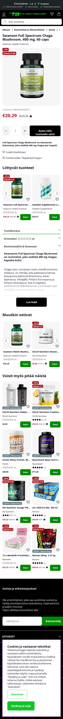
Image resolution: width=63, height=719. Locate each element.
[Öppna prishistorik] (18, 216)
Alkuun (6, 29)
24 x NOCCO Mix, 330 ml (45, 507)
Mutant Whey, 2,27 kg (43, 555)
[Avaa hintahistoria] (31, 116)
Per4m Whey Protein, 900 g (16, 459)
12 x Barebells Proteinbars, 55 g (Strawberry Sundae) (30, 555)
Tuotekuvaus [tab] (12, 230)
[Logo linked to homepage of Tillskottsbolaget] (28, 14)
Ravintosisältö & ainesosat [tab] (20, 246)
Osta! (25, 217)
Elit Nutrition (8, 511)
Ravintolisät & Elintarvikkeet (29, 29)
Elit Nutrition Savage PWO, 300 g (19, 507)
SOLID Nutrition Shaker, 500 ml (18, 412)
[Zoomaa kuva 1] (31, 77)
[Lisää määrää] (25, 130)
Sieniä (52, 29)
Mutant (35, 559)
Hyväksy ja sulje (21, 706)
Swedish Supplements (42, 208)
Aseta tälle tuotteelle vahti (45, 132)
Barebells (6, 559)
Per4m (5, 463)
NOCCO (35, 511)
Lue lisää (31, 302)
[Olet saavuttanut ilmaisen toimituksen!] (6, 130)
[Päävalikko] (4, 14)
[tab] (30, 239)
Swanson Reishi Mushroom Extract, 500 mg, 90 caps (30, 351)
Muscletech (37, 463)
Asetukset (17, 694)
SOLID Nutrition (39, 355)
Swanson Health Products (15, 44)
